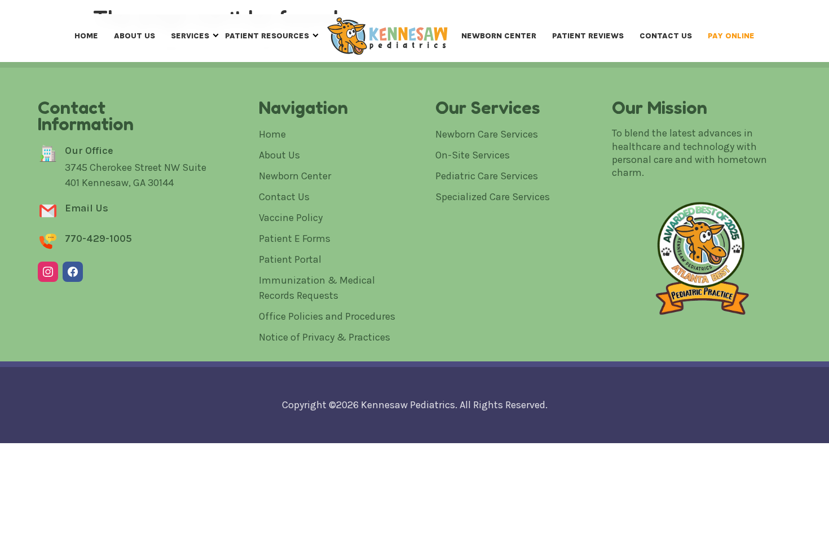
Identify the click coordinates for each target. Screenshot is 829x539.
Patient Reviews (588, 36)
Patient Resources (267, 36)
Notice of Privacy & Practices (324, 337)
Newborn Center (498, 36)
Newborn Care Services (486, 134)
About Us (134, 36)
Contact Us (666, 36)
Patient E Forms (294, 238)
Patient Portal (290, 259)
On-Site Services (472, 155)
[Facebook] (73, 272)
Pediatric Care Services (486, 176)
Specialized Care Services (492, 197)
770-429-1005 (98, 238)
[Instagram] (48, 272)
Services (190, 36)
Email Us (86, 208)
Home (86, 36)
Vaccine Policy (291, 217)
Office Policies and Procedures (327, 316)
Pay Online (731, 36)
